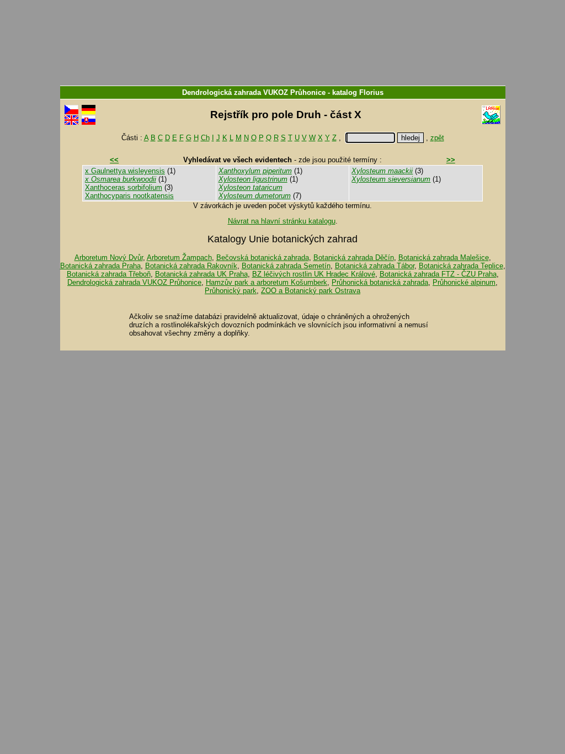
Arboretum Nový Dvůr (108, 257)
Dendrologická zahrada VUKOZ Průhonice (254, 92)
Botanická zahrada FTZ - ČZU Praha (438, 274)
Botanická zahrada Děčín (353, 257)
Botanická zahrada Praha (100, 266)
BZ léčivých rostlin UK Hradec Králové (313, 274)
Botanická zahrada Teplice (461, 266)
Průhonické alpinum (464, 282)
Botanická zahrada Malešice (443, 257)
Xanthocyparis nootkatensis (129, 196)
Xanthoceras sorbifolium (123, 187)
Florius (371, 92)
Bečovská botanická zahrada (262, 257)
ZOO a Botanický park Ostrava (310, 290)
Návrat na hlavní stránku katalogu (281, 221)
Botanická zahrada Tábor (374, 266)
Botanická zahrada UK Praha (201, 274)
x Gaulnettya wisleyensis (125, 171)
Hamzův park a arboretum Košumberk (266, 282)
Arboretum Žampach (179, 257)
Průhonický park (231, 290)
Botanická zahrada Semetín (286, 266)
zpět (437, 138)
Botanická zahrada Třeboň (109, 274)
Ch (205, 138)
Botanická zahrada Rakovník (191, 266)
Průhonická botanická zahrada (380, 282)
